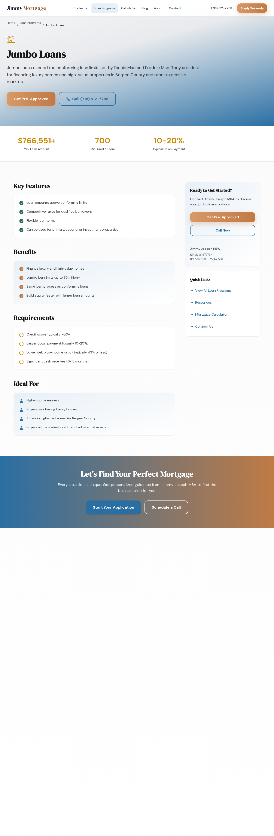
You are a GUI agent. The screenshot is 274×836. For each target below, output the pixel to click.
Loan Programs (104, 8)
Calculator (128, 8)
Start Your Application (113, 507)
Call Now (223, 230)
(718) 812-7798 (221, 8)
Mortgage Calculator (211, 314)
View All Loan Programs (213, 290)
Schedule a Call (166, 507)
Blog (145, 8)
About (158, 8)
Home (11, 23)
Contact (175, 8)
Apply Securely (252, 8)
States (78, 8)
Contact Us (204, 326)
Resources (203, 302)
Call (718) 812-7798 (90, 98)
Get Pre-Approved (31, 98)
